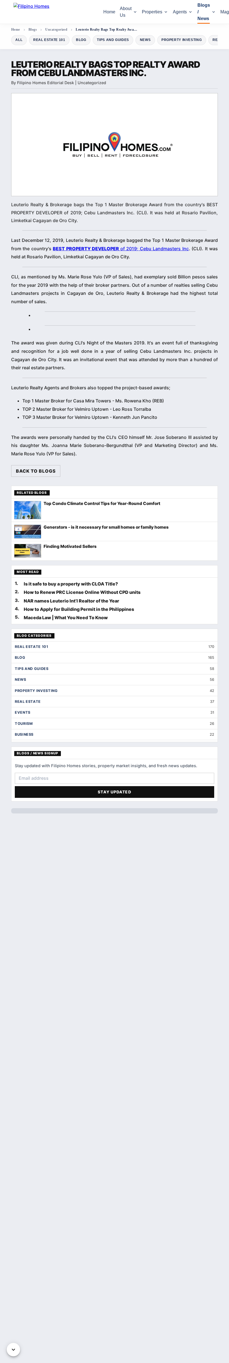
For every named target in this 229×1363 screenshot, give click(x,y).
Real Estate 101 (49, 40)
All (18, 40)
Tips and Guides (113, 40)
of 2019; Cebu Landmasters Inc (121, 248)
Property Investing (181, 40)
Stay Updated (114, 791)
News (145, 40)
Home (109, 11)
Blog (81, 40)
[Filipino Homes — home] (55, 12)
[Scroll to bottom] (13, 1349)
